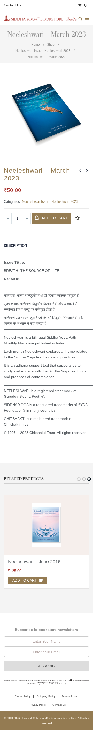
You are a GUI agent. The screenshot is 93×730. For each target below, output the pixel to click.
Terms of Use (69, 696)
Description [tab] (15, 246)
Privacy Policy (38, 704)
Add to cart (55, 218)
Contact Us (12, 5)
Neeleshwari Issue (35, 202)
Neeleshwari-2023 (64, 202)
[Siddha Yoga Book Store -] (40, 18)
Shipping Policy (46, 696)
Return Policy (22, 696)
